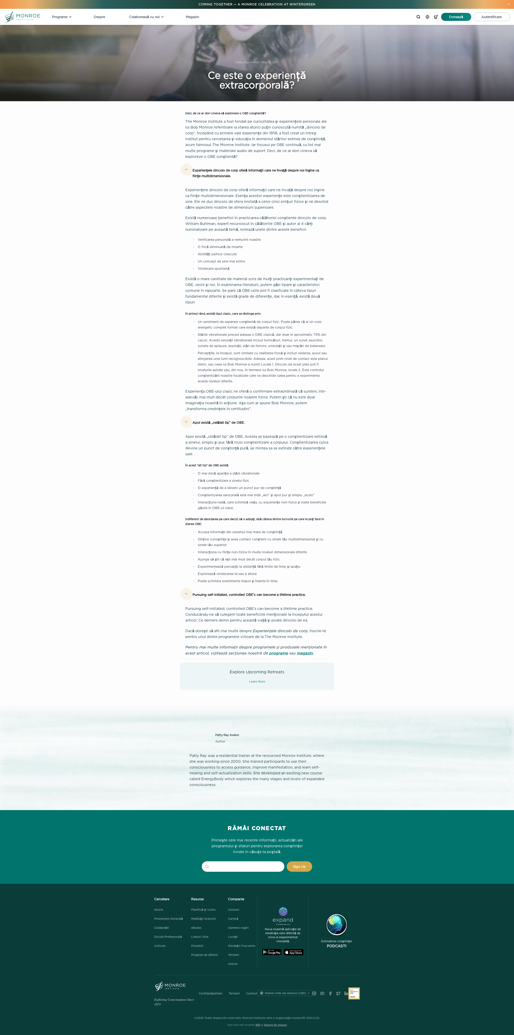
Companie (236, 899)
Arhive (232, 963)
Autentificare (491, 17)
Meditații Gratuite (203, 918)
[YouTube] (322, 993)
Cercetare (161, 899)
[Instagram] (314, 993)
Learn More (257, 681)
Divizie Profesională (168, 936)
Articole (159, 945)
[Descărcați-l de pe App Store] (294, 952)
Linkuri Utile (199, 936)
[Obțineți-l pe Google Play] (271, 952)
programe (278, 653)
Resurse (197, 899)
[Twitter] (338, 993)
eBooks (196, 927)
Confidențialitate (210, 993)
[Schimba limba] (427, 17)
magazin (305, 653)
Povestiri (197, 945)
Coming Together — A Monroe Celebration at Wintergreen (257, 4)
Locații (233, 936)
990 (257, 1024)
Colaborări (161, 927)
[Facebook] (330, 993)
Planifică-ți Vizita (203, 909)
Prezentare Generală (168, 918)
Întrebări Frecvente (241, 945)
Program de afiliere (204, 954)
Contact (233, 909)
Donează (456, 17)
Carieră (233, 918)
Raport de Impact (275, 1024)
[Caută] (418, 17)
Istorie (158, 909)
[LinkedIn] (346, 993)
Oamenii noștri (238, 927)
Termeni (233, 954)
